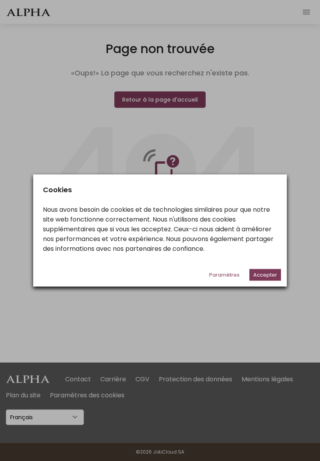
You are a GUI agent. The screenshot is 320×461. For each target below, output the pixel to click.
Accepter (265, 275)
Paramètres (224, 275)
